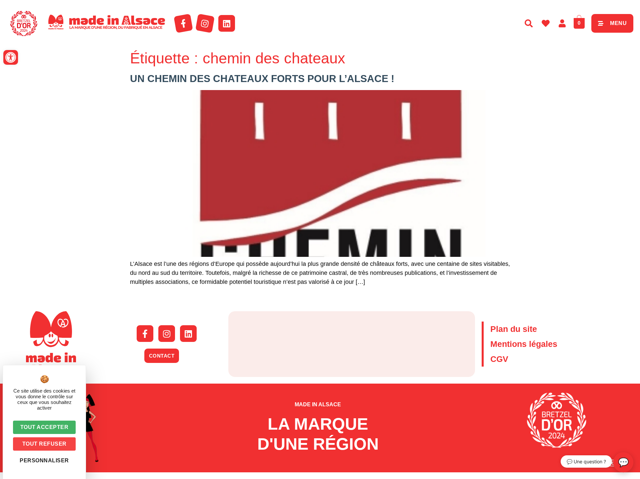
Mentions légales (523, 344)
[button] (10, 57)
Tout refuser (44, 444)
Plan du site (513, 329)
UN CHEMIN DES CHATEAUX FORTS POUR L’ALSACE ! (262, 78)
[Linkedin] (226, 23)
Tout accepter (44, 427)
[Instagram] (205, 23)
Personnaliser (44, 460)
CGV (499, 359)
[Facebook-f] (183, 23)
